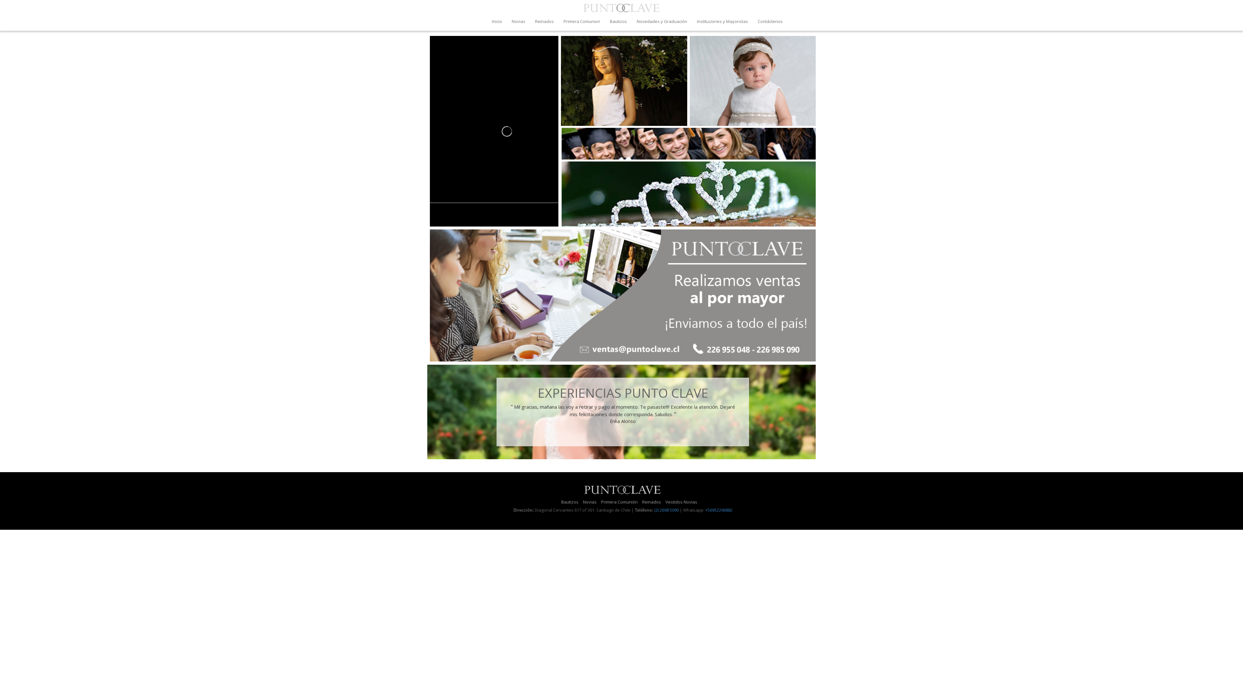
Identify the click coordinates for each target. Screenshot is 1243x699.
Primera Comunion (582, 21)
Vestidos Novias (681, 502)
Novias (518, 21)
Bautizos (618, 21)
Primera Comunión (619, 502)
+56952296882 (719, 510)
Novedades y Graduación (662, 21)
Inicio (497, 21)
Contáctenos (770, 21)
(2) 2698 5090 (666, 510)
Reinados (544, 21)
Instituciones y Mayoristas (722, 21)
